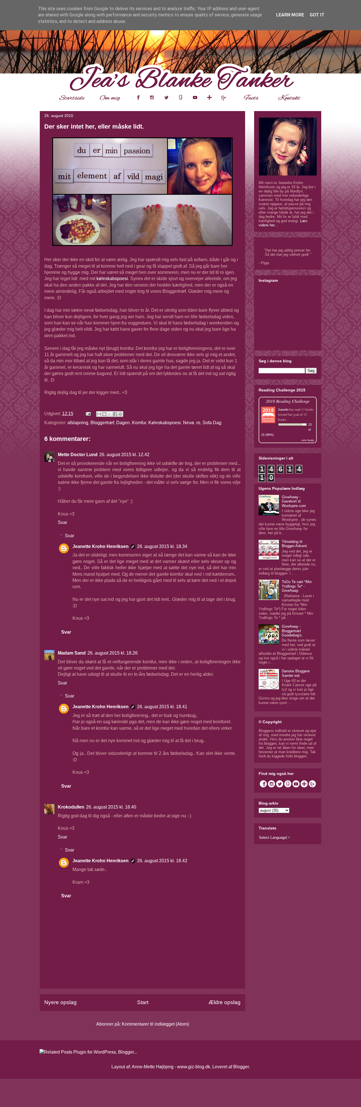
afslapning (77, 422)
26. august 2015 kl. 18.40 (111, 807)
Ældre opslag (224, 1002)
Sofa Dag (211, 422)
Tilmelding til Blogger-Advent (294, 544)
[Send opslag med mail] (87, 413)
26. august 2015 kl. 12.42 (124, 454)
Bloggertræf (102, 422)
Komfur (139, 422)
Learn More (290, 15)
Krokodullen (71, 807)
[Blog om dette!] (104, 414)
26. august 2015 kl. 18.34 (162, 546)
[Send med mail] (99, 414)
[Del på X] (110, 414)
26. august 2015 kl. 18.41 (162, 706)
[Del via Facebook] (115, 414)
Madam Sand (72, 653)
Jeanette (283, 409)
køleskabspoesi (112, 278)
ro (198, 422)
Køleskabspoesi (164, 422)
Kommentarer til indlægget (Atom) (155, 1024)
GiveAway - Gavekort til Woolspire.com (294, 501)
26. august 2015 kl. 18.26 (112, 653)
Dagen (123, 422)
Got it (317, 15)
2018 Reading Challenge (288, 401)
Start (142, 1002)
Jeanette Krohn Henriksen (100, 546)
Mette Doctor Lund (78, 454)
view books (307, 440)
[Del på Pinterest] (120, 414)
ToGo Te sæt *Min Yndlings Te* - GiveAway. (297, 586)
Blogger (241, 1066)
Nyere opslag (60, 1002)
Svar (62, 522)
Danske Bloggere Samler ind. (296, 673)
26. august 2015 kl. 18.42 (162, 860)
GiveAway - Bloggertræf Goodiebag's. (292, 630)
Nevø (188, 422)
